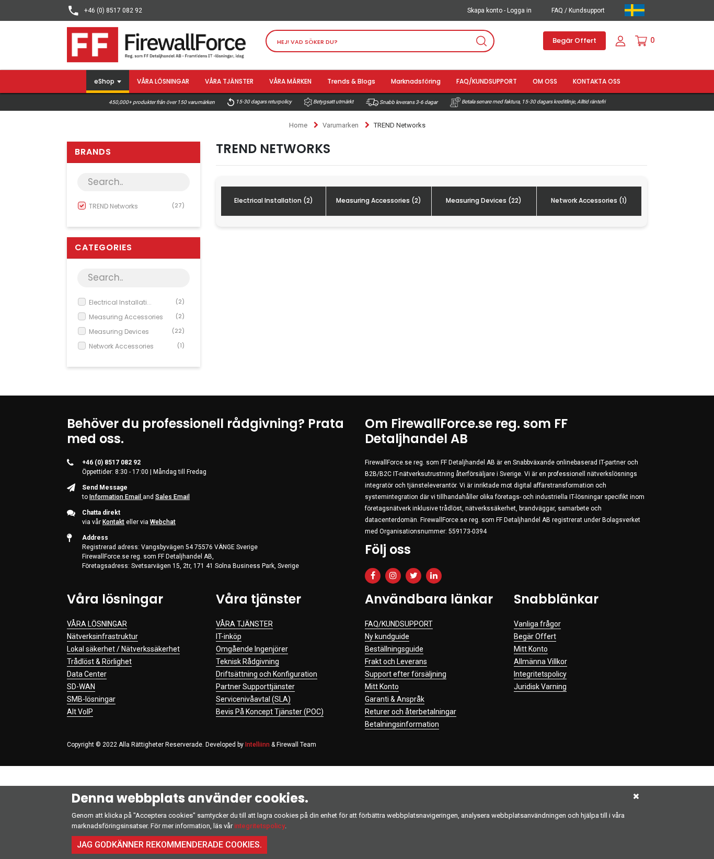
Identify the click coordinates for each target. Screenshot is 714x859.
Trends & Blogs (351, 81)
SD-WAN (81, 686)
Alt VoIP (80, 711)
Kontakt (113, 522)
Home (298, 125)
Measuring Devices (137, 331)
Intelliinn (257, 744)
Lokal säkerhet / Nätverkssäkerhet (123, 649)
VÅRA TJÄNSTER (229, 81)
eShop (104, 81)
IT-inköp (228, 636)
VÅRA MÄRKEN (290, 81)
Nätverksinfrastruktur (102, 636)
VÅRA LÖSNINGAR (163, 81)
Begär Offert (574, 40)
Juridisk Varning (540, 686)
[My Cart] (641, 41)
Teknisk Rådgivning (247, 661)
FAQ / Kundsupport (578, 10)
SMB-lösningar (91, 699)
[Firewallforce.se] (158, 44)
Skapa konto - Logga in (499, 10)
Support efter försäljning (405, 674)
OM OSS (545, 81)
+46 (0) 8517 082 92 (112, 10)
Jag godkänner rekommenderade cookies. (169, 845)
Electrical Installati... (137, 302)
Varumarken (341, 125)
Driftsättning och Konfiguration (266, 674)
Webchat (163, 522)
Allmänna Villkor (540, 661)
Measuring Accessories (137, 316)
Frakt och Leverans (396, 661)
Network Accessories (137, 346)
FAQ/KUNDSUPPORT (486, 81)
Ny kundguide (387, 636)
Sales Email (172, 497)
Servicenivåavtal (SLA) (253, 699)
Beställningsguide (394, 649)
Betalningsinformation (402, 724)
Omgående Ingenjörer (252, 649)
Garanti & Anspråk (394, 699)
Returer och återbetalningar (410, 711)
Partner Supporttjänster (255, 686)
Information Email (116, 497)
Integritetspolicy (540, 674)
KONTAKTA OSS (596, 81)
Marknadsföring (416, 81)
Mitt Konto (382, 686)
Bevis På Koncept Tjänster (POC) (270, 711)
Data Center (87, 674)
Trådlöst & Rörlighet (99, 661)
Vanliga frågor (537, 624)
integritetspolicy (259, 826)
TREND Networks (137, 206)
